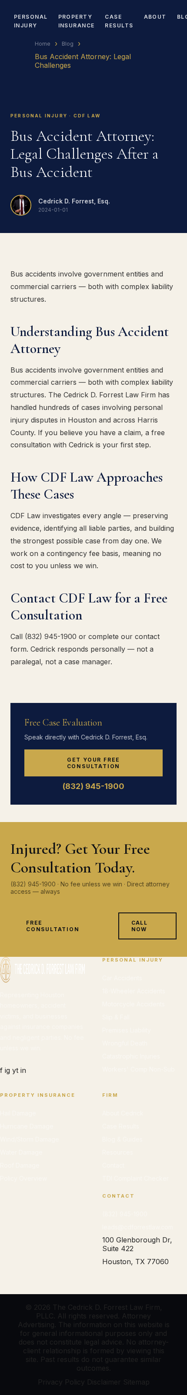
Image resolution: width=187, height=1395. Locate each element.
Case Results (120, 1126)
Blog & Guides (122, 1139)
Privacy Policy (61, 1382)
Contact (113, 1165)
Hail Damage (18, 1113)
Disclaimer (104, 1382)
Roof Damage (20, 1165)
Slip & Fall (116, 1017)
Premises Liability (126, 1030)
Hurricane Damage (26, 1126)
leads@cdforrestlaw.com (137, 1227)
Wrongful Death (124, 1043)
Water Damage (21, 1152)
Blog (67, 43)
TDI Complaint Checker (135, 1178)
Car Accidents (122, 978)
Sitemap (136, 1382)
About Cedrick (123, 1113)
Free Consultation (53, 925)
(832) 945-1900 (93, 786)
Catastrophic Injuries (131, 1056)
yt (15, 1070)
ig (7, 1070)
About (155, 16)
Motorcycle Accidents (133, 1004)
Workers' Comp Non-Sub (138, 1069)
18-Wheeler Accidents (133, 991)
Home (42, 43)
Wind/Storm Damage (29, 1139)
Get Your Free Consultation (93, 762)
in (23, 1070)
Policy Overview (23, 1178)
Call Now (139, 925)
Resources (117, 1152)
